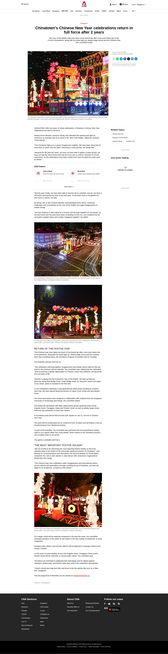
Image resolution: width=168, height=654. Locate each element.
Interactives (44, 618)
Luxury (42, 610)
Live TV (24, 621)
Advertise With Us (73, 607)
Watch (119, 11)
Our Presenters (72, 610)
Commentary (88, 11)
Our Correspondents (93, 610)
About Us (70, 603)
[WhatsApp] (117, 59)
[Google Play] (105, 609)
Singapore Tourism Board (120, 137)
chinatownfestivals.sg (81, 576)
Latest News (46, 11)
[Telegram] (121, 59)
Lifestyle (111, 11)
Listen (125, 11)
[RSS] (119, 604)
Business (24, 607)
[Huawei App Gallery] (114, 609)
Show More (68, 186)
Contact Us (89, 607)
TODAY (104, 11)
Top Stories (36, 11)
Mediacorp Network (92, 603)
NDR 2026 (65, 11)
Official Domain (61, 646)
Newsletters (25, 629)
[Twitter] (128, 59)
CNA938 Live (44, 614)
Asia (71, 11)
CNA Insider (44, 607)
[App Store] (107, 609)
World (42, 625)
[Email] (132, 59)
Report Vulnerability (93, 646)
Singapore (55, 11)
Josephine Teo (130, 141)
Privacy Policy (83, 646)
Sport (42, 621)
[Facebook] (124, 59)
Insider (97, 11)
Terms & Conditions (72, 646)
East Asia (79, 11)
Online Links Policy (106, 646)
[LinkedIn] (135, 59)
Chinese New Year (117, 134)
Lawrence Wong (117, 141)
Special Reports (26, 625)
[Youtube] (109, 604)
